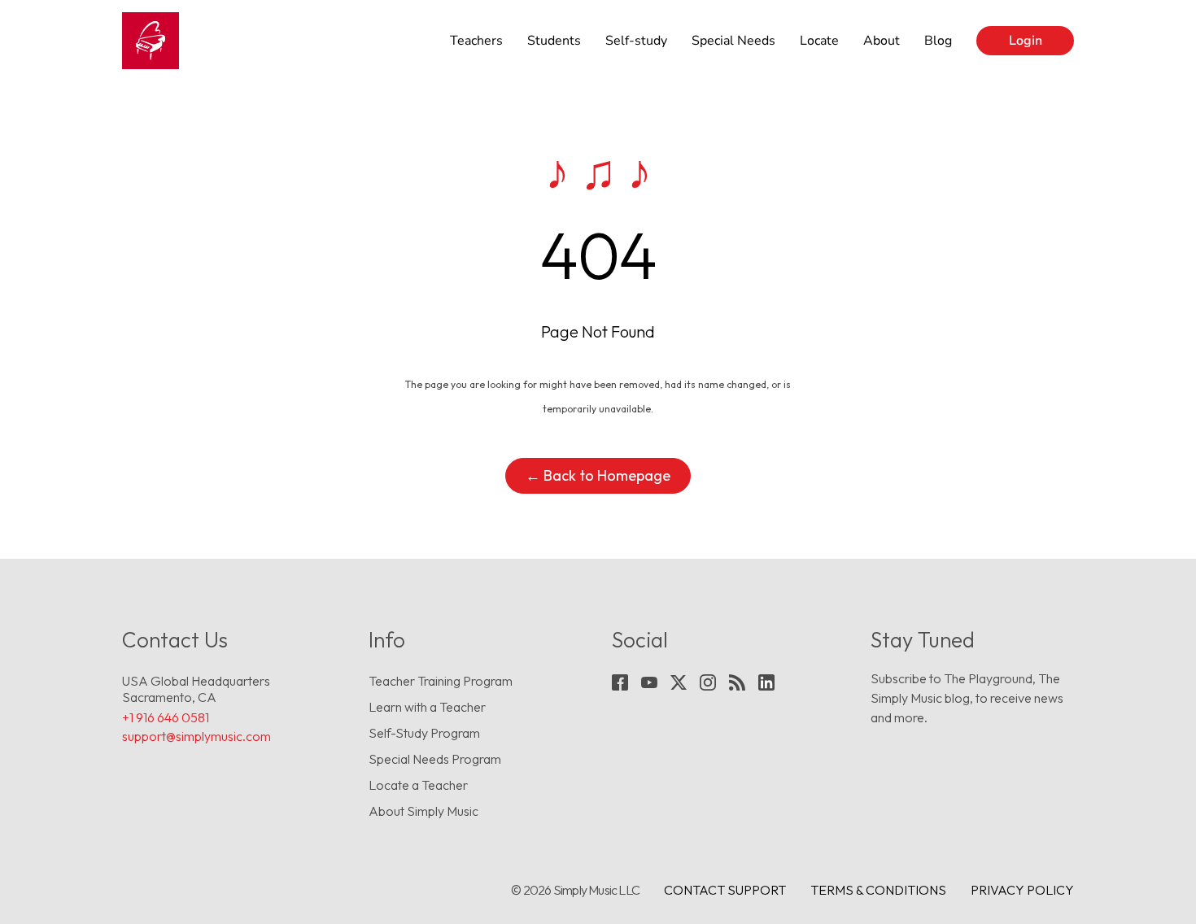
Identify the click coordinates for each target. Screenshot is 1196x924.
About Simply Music (423, 811)
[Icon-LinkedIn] (766, 682)
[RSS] (737, 682)
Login (1025, 41)
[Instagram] (708, 682)
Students (554, 41)
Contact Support (725, 890)
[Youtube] (649, 682)
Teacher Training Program (441, 681)
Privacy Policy (1022, 890)
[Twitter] (678, 682)
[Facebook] (620, 682)
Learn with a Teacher (427, 707)
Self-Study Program (424, 733)
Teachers (476, 41)
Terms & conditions (878, 890)
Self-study (636, 41)
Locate (819, 41)
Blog (938, 41)
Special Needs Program (435, 759)
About (881, 41)
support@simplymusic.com (196, 736)
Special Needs (733, 41)
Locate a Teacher (418, 785)
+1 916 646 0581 (165, 717)
